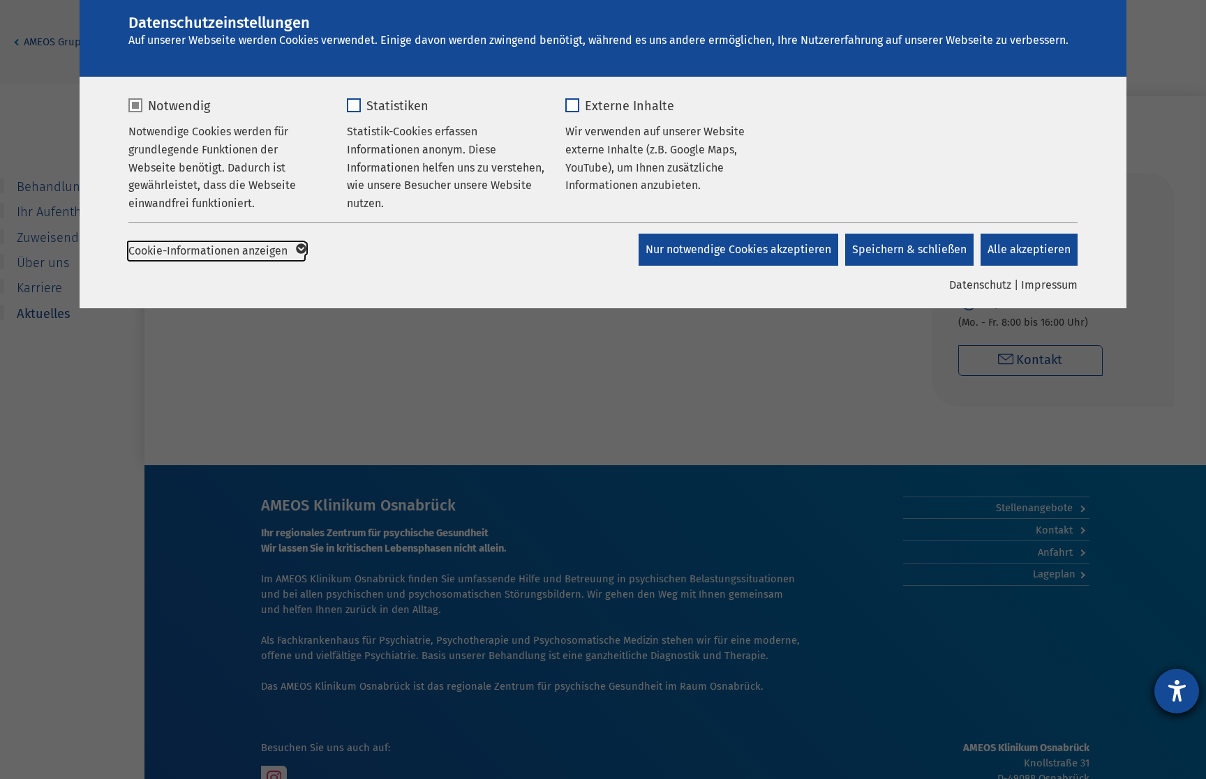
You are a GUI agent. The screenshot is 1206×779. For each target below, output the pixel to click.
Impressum (1049, 285)
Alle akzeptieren (1029, 249)
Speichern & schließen (909, 249)
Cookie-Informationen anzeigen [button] (209, 250)
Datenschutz (980, 285)
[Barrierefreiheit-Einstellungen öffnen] (1176, 691)
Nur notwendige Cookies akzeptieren (738, 249)
